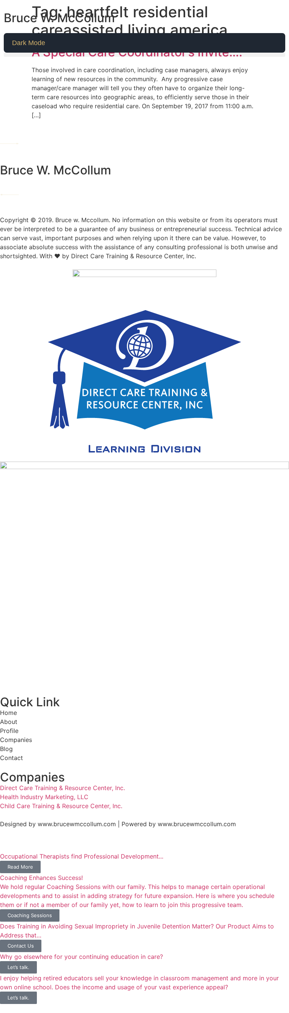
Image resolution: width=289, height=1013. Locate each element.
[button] (144, 55)
